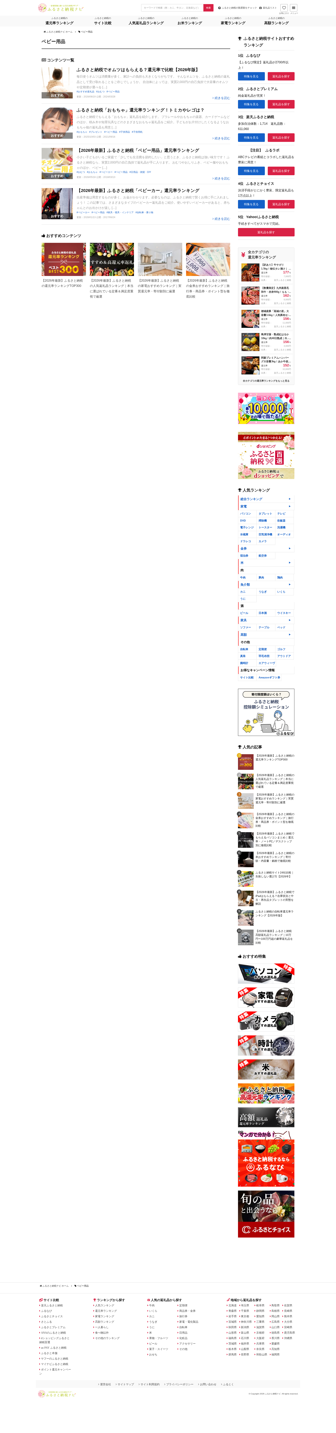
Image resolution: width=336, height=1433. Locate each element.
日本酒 (263, 612)
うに (243, 598)
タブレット (265, 513)
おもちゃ (82, 132)
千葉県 (245, 1310)
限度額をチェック (239, 7)
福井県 (245, 1343)
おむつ (101, 91)
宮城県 (232, 1321)
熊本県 (288, 1316)
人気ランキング (104, 1305)
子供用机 (138, 132)
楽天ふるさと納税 (52, 1305)
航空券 (263, 555)
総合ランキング (251, 499)
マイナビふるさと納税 (54, 1364)
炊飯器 (281, 520)
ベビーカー (107, 172)
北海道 (232, 1305)
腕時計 (244, 663)
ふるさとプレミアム (53, 1327)
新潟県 (245, 1327)
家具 (244, 620)
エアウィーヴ (267, 663)
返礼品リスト (270, 7)
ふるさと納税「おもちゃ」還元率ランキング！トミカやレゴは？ (141, 110)
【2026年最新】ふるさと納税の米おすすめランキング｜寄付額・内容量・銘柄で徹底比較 (275, 856)
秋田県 (232, 1327)
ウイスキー (284, 612)
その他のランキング (107, 1338)
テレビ (281, 513)
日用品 (183, 1332)
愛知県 (260, 1316)
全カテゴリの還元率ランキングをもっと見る (266, 380)
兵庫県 (260, 1343)
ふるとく (228, 1384)
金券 (244, 548)
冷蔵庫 (244, 534)
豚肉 (261, 577)
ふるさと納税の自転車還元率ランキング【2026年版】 (275, 913)
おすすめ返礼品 (86, 91)
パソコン (245, 513)
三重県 (260, 1321)
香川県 (275, 1338)
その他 (183, 1349)
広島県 (275, 1321)
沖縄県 (288, 1338)
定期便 (263, 649)
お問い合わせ (208, 1384)
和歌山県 (261, 1354)
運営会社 (105, 1384)
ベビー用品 (114, 91)
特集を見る (251, 76)
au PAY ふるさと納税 (53, 1347)
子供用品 (125, 132)
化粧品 (183, 1338)
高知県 (275, 1349)
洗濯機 (281, 527)
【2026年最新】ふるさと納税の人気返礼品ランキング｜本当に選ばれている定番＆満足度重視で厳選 (275, 781)
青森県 (232, 1310)
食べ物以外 (102, 1332)
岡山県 (275, 1316)
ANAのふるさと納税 (53, 1332)
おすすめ (57, 95)
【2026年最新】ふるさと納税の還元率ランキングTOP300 (275, 757)
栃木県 (232, 1349)
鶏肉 (280, 577)
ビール (244, 612)
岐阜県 (260, 1305)
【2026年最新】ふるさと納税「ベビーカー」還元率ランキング (138, 190)
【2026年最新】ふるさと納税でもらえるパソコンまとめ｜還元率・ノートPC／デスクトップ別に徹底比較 (275, 839)
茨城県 (232, 1343)
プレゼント (96, 132)
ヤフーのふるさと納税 (54, 1358)
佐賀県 (288, 1305)
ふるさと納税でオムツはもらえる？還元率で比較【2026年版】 (138, 69)
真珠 (243, 656)
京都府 (260, 1332)
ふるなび (46, 1310)
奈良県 (260, 1349)
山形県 (232, 1332)
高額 (244, 634)
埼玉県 (245, 1305)
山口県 (275, 1327)
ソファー (245, 627)
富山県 (245, 1332)
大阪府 (260, 1338)
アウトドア (284, 656)
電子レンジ (247, 527)
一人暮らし (102, 1327)
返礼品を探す (281, 76)
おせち (153, 1354)
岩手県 (232, 1316)
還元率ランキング (106, 1310)
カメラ (263, 541)
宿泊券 (244, 555)
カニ (243, 591)
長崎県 (288, 1310)
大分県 (288, 1321)
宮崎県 (288, 1327)
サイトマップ (126, 1384)
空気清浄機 (265, 534)
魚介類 (245, 584)
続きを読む (222, 98)
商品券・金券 (187, 1310)
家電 (244, 506)
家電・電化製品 (188, 1321)
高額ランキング (104, 1321)
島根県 (275, 1310)
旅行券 (183, 1316)
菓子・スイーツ (158, 1349)
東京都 (245, 1316)
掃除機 (263, 520)
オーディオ (284, 534)
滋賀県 (260, 1327)
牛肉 (243, 577)
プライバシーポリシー (179, 1384)
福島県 (232, 1338)
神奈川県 (246, 1321)
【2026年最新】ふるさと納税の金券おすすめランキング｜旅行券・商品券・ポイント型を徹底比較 (275, 819)
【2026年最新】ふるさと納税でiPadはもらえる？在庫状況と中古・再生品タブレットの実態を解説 (275, 897)
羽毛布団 (264, 656)
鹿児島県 (289, 1332)
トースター (265, 527)
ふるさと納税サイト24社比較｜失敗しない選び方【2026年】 (275, 874)
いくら (281, 591)
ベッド (281, 627)
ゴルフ (281, 649)
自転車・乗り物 (145, 212)
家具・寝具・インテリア (121, 212)
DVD (243, 520)
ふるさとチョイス (52, 1316)
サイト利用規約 (150, 1384)
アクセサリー (187, 1343)
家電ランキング (104, 1316)
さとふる (46, 1321)
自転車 (244, 649)
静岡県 (260, 1310)
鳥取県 (275, 1305)
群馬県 (232, 1354)
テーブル (264, 627)
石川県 (245, 1338)
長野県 (245, 1354)
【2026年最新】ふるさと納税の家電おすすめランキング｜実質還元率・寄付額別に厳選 (275, 798)
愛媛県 (275, 1343)
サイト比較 (247, 677)
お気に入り (284, 13)
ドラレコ (245, 541)
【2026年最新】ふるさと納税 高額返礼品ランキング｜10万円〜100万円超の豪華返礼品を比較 (274, 936)
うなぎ (263, 591)
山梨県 (245, 1349)
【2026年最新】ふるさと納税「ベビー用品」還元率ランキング (138, 150)
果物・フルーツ (158, 1338)
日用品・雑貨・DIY (141, 172)
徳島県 (275, 1332)
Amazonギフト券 (269, 677)
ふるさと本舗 (49, 1353)
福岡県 (275, 1354)
